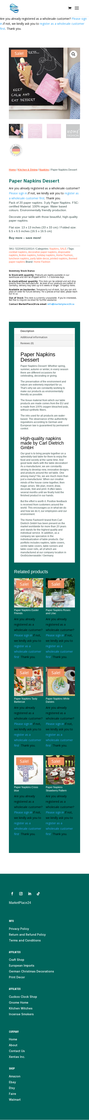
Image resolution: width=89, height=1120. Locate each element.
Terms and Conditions (25, 940)
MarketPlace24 (20, 902)
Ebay (12, 1082)
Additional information (33, 337)
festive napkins (27, 255)
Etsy (12, 1088)
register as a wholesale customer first (27, 651)
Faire (12, 1093)
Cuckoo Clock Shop (23, 996)
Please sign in (18, 193)
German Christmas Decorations (31, 971)
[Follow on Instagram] (21, 893)
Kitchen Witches (20, 1008)
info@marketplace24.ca (60, 304)
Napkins (44, 169)
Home (12, 169)
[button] (73, 54)
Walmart (15, 1099)
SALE (63, 248)
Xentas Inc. (17, 1056)
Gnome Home (18, 1002)
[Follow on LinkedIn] (29, 893)
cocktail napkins (18, 252)
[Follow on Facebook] (12, 893)
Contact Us (17, 1051)
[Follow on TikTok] (38, 893)
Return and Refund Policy (27, 934)
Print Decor (17, 977)
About (13, 1045)
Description (27, 331)
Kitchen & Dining (27, 169)
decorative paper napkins (42, 252)
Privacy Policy (19, 928)
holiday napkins (46, 255)
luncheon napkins (19, 258)
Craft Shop (16, 959)
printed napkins (58, 258)
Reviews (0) (27, 343)
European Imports (21, 965)
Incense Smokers (21, 1014)
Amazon (14, 1076)
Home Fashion (64, 255)
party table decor (39, 258)
